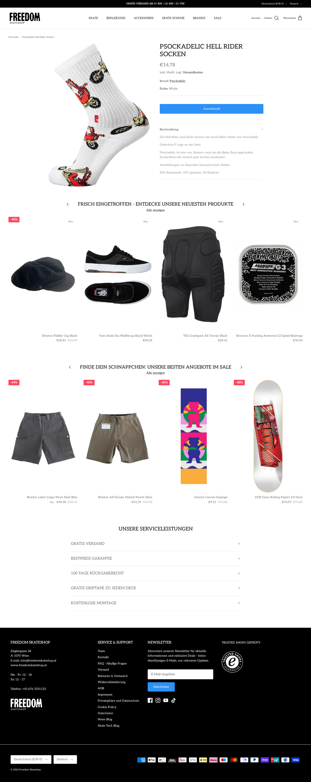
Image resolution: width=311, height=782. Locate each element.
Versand (103, 669)
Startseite (13, 37)
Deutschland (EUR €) (272, 3)
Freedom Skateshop (30, 769)
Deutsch (294, 3)
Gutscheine (105, 713)
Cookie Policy (107, 707)
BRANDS (199, 18)
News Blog (105, 719)
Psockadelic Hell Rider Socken (38, 37)
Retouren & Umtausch (113, 676)
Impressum (105, 694)
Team (101, 651)
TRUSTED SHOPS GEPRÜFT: (241, 642)
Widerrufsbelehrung (111, 682)
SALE (217, 18)
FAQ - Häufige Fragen (112, 663)
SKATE (93, 18)
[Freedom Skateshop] (24, 18)
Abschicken (161, 687)
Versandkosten (193, 72)
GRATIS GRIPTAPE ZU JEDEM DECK (103, 588)
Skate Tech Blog (108, 725)
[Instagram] (158, 700)
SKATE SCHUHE (173, 18)
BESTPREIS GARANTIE (91, 558)
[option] (99, 115)
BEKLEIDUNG (115, 18)
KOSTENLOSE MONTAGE (93, 603)
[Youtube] (165, 700)
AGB (101, 688)
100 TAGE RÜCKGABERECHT (97, 573)
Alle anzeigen (155, 210)
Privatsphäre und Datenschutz (118, 701)
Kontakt (103, 657)
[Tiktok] (173, 700)
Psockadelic (178, 81)
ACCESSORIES (144, 18)
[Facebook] (150, 700)
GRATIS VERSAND (88, 543)
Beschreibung (169, 129)
